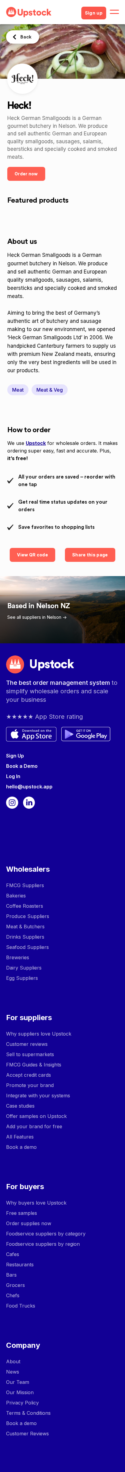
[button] (114, 12)
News (12, 1372)
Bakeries (16, 896)
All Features (20, 1137)
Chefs (12, 1295)
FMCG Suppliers (25, 885)
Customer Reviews (27, 1434)
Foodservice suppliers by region (43, 1244)
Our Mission (20, 1392)
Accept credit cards (28, 1075)
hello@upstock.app (29, 787)
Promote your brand (30, 1085)
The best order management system (59, 682)
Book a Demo (22, 766)
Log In (13, 776)
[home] (41, 12)
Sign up (94, 13)
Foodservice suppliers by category (46, 1234)
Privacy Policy (22, 1403)
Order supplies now (28, 1223)
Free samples (21, 1213)
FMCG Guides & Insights (33, 1065)
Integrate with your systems (38, 1095)
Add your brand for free (34, 1126)
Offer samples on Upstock (36, 1116)
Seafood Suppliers (27, 947)
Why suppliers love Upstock (38, 1034)
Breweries (17, 957)
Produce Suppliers (27, 916)
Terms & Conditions (28, 1413)
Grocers (15, 1285)
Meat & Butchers (25, 926)
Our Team (17, 1382)
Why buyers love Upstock (36, 1203)
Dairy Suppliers (24, 968)
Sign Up (15, 756)
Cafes (12, 1254)
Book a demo (21, 1147)
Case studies (20, 1106)
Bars (11, 1275)
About (13, 1361)
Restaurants (20, 1264)
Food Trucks (20, 1306)
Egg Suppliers (22, 978)
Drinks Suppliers (25, 937)
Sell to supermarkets (30, 1054)
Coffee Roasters (24, 906)
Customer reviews (27, 1044)
